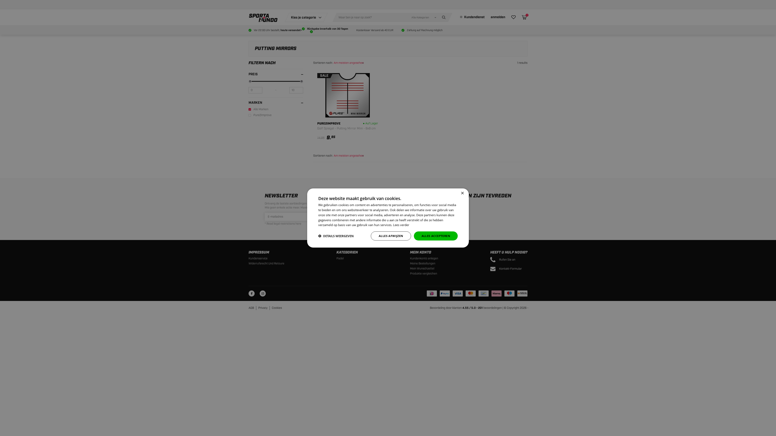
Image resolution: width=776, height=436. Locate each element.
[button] (336, 236)
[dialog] (388, 218)
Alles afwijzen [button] (391, 236)
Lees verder (401, 225)
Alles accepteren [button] (436, 236)
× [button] (462, 193)
